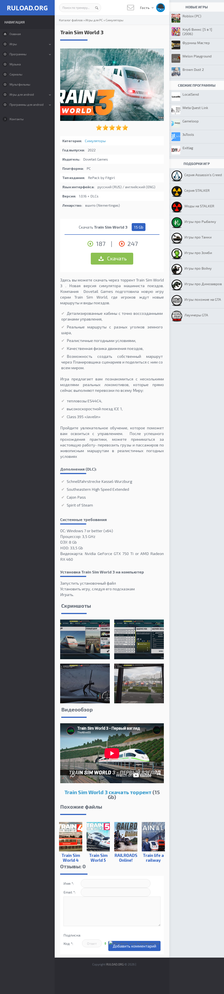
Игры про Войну (198, 268)
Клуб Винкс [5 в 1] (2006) (197, 31)
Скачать (116, 258)
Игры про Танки (198, 237)
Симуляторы (114, 20)
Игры (13, 44)
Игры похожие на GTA (202, 299)
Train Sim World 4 (70, 858)
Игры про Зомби (198, 253)
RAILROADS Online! (125, 858)
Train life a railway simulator (153, 860)
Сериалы (16, 74)
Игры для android (22, 94)
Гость (145, 7)
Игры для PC (94, 20)
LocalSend (190, 94)
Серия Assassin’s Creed (203, 175)
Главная (15, 34)
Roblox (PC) (191, 16)
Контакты (17, 119)
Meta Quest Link (195, 108)
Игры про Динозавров (203, 284)
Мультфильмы (20, 84)
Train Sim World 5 (98, 858)
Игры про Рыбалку (200, 221)
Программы (18, 54)
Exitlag (187, 148)
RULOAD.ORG (27, 8)
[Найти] (97, 8)
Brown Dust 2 (193, 69)
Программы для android (27, 104)
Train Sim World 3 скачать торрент (107, 792)
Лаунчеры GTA (196, 315)
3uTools (188, 134)
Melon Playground (197, 56)
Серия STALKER (197, 190)
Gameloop (190, 121)
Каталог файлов (71, 20)
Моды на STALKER (199, 206)
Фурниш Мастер (196, 43)
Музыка (15, 64)
